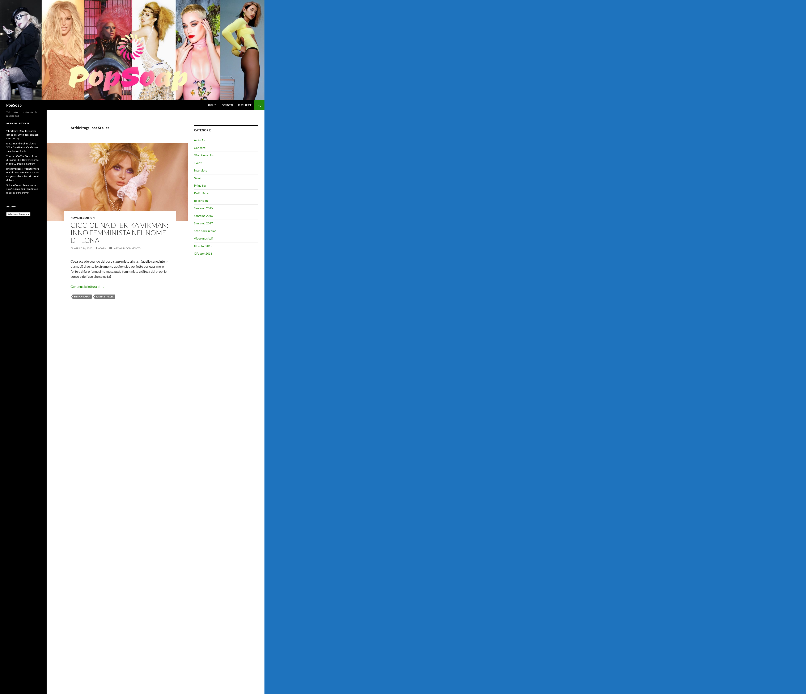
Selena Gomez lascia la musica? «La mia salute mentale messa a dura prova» (22, 188)
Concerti (199, 147)
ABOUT (212, 105)
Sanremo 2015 (203, 208)
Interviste (200, 170)
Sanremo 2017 (203, 223)
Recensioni (87, 217)
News (74, 217)
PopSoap (14, 105)
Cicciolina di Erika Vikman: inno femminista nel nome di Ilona (119, 232)
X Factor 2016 (203, 253)
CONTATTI (227, 105)
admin (102, 248)
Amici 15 (199, 140)
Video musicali (203, 238)
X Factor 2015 (203, 246)
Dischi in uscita (203, 155)
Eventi (198, 163)
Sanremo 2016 (203, 215)
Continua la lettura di (87, 286)
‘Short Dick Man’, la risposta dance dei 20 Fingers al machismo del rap (23, 134)
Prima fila (200, 185)
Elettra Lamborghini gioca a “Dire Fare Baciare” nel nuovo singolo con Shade (22, 147)
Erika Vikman (82, 296)
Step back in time (205, 231)
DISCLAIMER (245, 105)
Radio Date (201, 193)
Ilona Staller (105, 296)
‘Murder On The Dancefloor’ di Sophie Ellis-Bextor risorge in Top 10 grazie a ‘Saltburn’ (22, 160)
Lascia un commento (127, 248)
